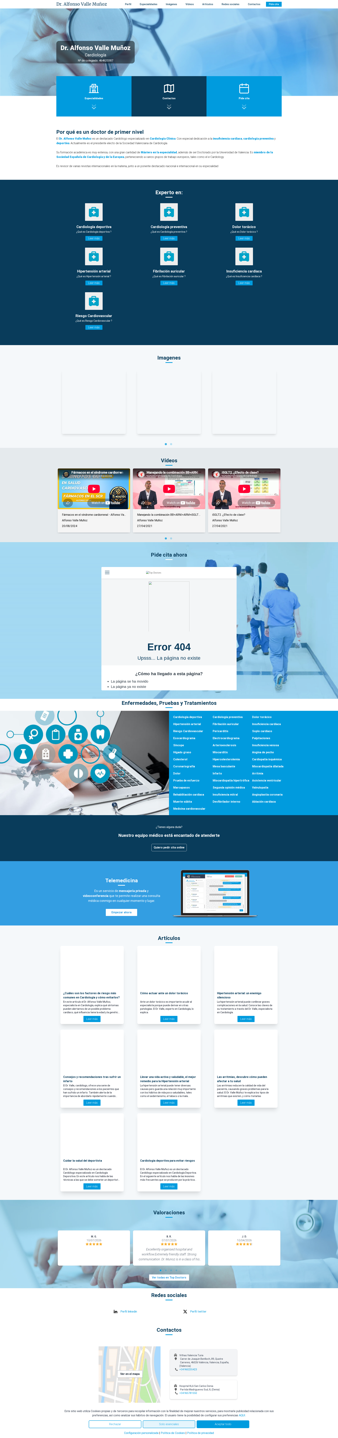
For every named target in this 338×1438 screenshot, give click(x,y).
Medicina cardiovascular (189, 808)
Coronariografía (184, 766)
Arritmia (257, 773)
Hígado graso (182, 752)
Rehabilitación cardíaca (188, 794)
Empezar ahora (121, 912)
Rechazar (115, 1424)
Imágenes (171, 4)
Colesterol (180, 759)
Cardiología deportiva (187, 717)
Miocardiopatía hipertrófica (231, 780)
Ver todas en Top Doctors (169, 1277)
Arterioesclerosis (224, 745)
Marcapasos (181, 787)
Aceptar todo (223, 1424)
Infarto (217, 773)
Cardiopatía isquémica (267, 759)
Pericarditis (220, 731)
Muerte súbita (182, 801)
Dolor (177, 773)
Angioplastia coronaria (267, 794)
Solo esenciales (169, 1424)
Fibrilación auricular (226, 724)
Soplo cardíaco (262, 731)
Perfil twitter (198, 1311)
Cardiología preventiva (228, 717)
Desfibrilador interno (226, 801)
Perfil (128, 4)
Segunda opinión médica (229, 787)
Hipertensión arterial (187, 724)
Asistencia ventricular (266, 780)
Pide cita (274, 4)
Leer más (94, 238)
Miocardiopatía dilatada (267, 766)
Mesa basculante (224, 766)
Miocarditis (220, 752)
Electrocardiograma (226, 738)
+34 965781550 (188, 1393)
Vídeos (190, 4)
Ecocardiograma (184, 738)
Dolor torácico (262, 717)
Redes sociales (230, 4)
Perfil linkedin (128, 1311)
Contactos (254, 4)
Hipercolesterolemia (226, 759)
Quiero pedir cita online (169, 847)
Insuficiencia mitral (225, 794)
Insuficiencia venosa (265, 745)
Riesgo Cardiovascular (188, 731)
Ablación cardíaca (264, 801)
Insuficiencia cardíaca (266, 724)
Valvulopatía (260, 787)
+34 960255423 (188, 1369)
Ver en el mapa (130, 1374)
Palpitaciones (261, 738)
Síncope (178, 745)
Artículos (207, 4)
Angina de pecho (263, 752)
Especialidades (148, 4)
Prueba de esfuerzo (186, 780)
